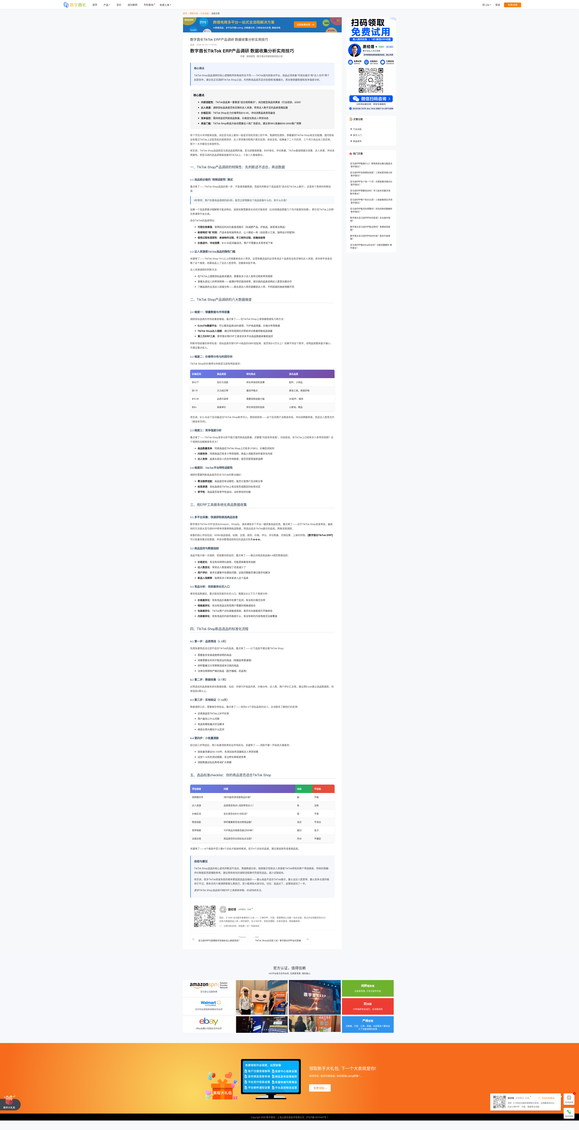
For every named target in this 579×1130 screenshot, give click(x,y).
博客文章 (194, 13)
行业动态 (204, 13)
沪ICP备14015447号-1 (317, 1117)
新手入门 (357, 135)
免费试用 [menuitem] (512, 4)
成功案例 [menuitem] (132, 4)
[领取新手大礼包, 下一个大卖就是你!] (10, 1102)
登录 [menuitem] (497, 4)
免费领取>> (320, 1088)
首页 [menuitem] (94, 4)
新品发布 (357, 141)
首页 (185, 13)
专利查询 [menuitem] (148, 4)
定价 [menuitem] (119, 4)
